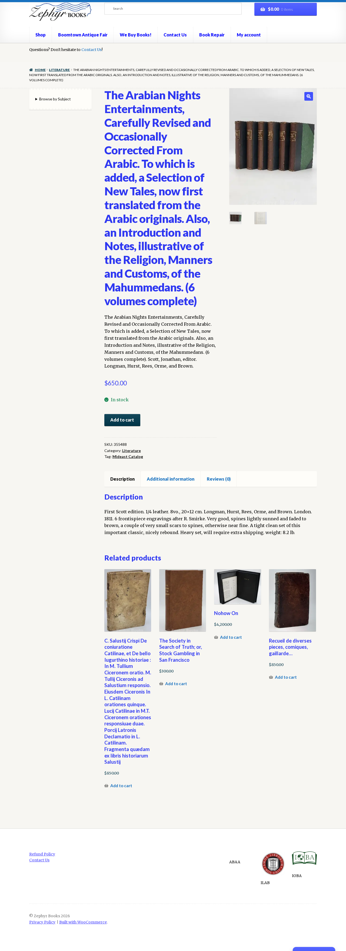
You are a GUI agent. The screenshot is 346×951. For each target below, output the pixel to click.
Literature (59, 70)
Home (40, 70)
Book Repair (212, 34)
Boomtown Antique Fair (83, 34)
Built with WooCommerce (83, 922)
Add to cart (122, 419)
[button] (308, 96)
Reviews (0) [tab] (219, 478)
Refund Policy (42, 854)
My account (249, 34)
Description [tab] (122, 478)
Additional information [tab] (170, 478)
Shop (40, 34)
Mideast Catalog (127, 456)
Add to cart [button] (121, 785)
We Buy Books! (135, 34)
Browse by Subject (55, 99)
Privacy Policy (42, 922)
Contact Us (175, 34)
